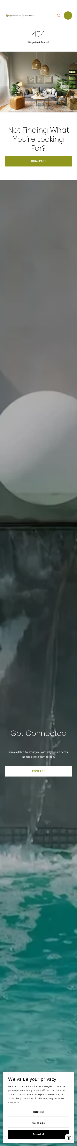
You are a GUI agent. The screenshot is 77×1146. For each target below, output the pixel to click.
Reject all (38, 1112)
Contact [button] (38, 771)
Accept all (38, 1134)
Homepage (38, 161)
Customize (38, 1123)
